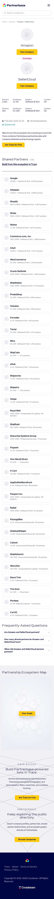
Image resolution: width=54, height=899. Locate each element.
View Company (27, 52)
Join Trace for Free (13, 145)
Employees (17, 99)
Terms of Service (28, 867)
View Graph (27, 713)
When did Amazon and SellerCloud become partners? (24, 650)
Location (47, 99)
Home (4, 22)
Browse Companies (27, 840)
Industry (28, 99)
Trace (7, 867)
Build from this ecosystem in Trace (19, 164)
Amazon (12, 22)
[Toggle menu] (48, 5)
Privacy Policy (11, 870)
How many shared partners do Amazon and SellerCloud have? (24, 641)
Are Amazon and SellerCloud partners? (22, 632)
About (15, 867)
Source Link (9, 125)
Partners (5, 99)
